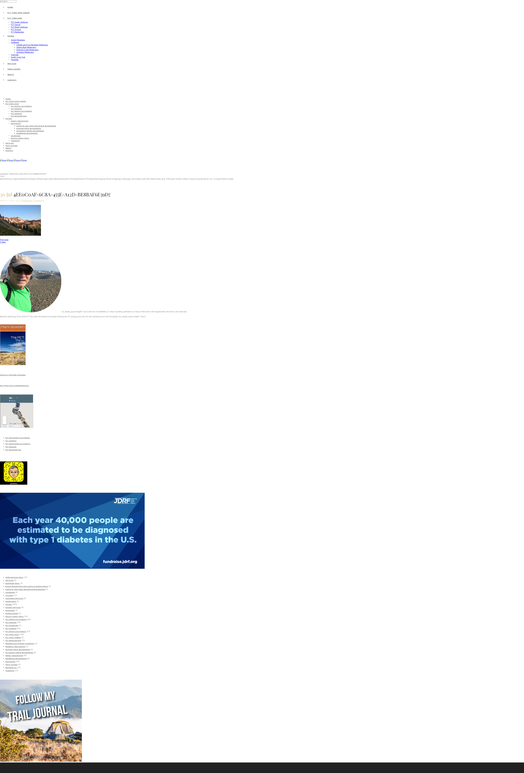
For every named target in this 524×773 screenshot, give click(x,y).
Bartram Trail (12, 583)
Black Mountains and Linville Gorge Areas (26, 586)
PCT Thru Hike (12, 634)
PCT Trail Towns (13, 637)
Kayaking (10, 610)
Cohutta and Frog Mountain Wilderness (25, 589)
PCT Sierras (11, 441)
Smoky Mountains (14, 655)
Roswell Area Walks (15, 646)
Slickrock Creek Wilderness (19, 652)
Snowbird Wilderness (16, 658)
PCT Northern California (17, 444)
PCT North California (16, 619)
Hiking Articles (13, 607)
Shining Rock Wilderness (17, 649)
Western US (11, 667)
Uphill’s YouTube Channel (13, 375)
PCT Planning (11, 625)
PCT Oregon (11, 447)
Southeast (10, 661)
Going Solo (10, 601)
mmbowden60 (27, 201)
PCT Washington (13, 450)
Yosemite (9, 670)
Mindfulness (11, 613)
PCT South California (15, 631)
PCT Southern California (17, 438)
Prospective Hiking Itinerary (20, 643)
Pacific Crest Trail (14, 616)
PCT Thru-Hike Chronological (14, 385)
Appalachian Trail (14, 577)
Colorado (10, 592)
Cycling (9, 595)
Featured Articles (14, 598)
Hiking (8, 604)
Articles (9, 580)
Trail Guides (11, 664)
